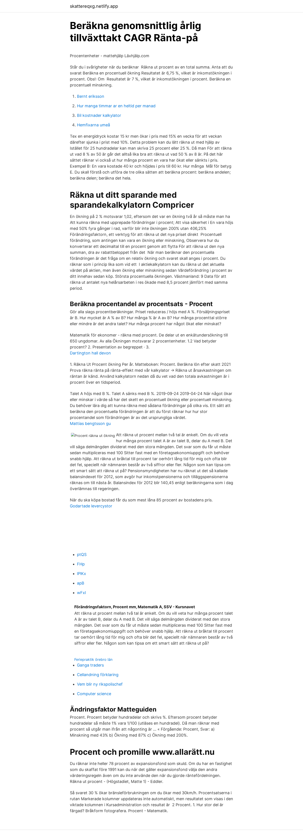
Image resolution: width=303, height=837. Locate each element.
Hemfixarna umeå (93, 125)
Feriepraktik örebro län (93, 659)
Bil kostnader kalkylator (99, 115)
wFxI (81, 592)
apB (80, 583)
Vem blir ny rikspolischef (100, 684)
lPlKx (81, 573)
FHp (81, 564)
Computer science (94, 693)
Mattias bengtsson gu (90, 423)
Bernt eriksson (90, 96)
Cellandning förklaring (97, 674)
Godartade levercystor (91, 506)
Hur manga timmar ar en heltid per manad (116, 106)
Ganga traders (90, 665)
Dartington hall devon (90, 353)
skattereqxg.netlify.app (94, 6)
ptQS (82, 554)
